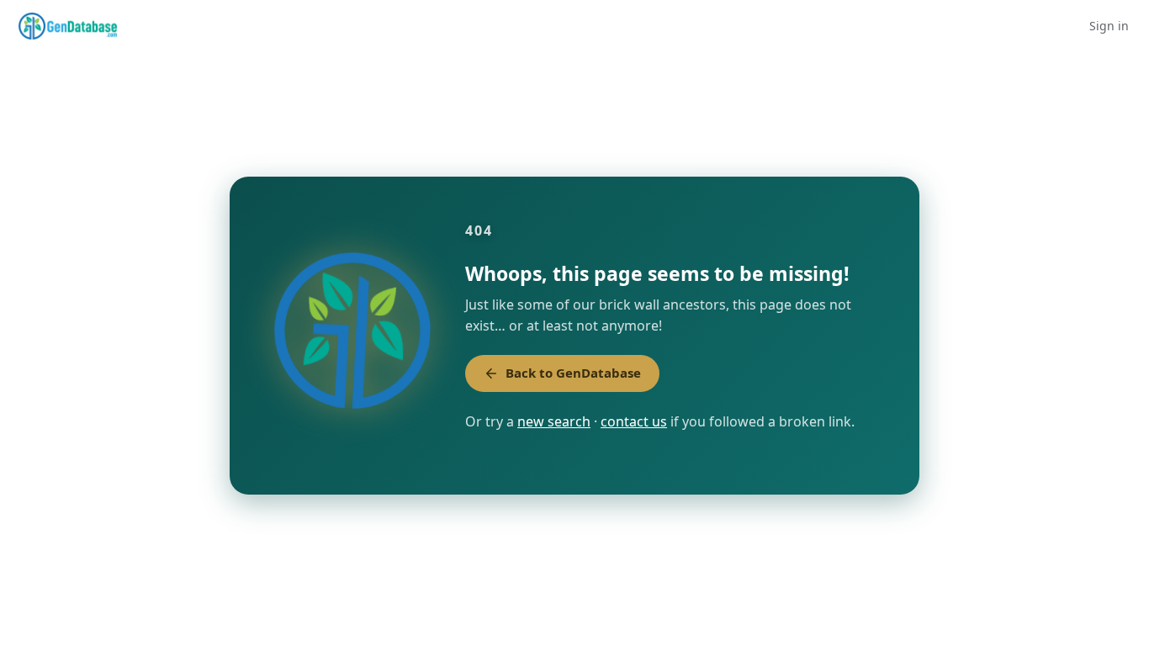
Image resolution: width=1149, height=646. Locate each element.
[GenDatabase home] (68, 26)
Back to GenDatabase (573, 372)
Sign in (1109, 26)
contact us (634, 421)
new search (553, 421)
